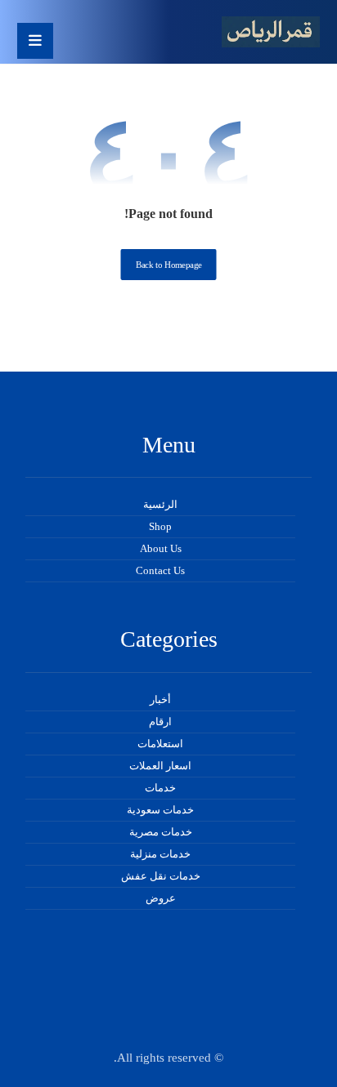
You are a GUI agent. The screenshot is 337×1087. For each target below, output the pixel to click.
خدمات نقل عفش (160, 876)
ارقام (160, 721)
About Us (161, 548)
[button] (35, 41)
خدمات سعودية (160, 810)
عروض (161, 898)
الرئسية (160, 504)
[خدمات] (271, 31)
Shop (160, 526)
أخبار (160, 699)
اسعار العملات (160, 766)
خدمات (160, 788)
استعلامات (160, 743)
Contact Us (160, 570)
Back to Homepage (169, 265)
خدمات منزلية (160, 854)
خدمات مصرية (160, 832)
